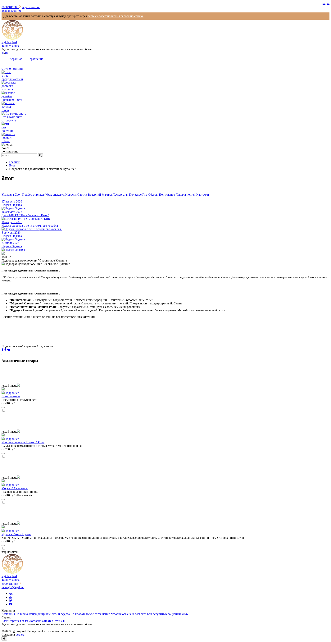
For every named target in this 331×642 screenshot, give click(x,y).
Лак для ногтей (186, 194)
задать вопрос (31, 7)
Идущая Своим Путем (16, 534)
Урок (48, 194)
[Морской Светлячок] (165, 483)
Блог (5, 620)
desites (20, 634)
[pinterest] (10, 604)
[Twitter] (10, 600)
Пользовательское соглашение (90, 614)
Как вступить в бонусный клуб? (168, 614)
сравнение (36, 59)
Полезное (135, 194)
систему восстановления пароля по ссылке (115, 16)
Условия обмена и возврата (129, 614)
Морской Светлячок (15, 488)
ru (328, 3)
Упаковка (8, 194)
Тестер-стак (120, 194)
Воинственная (11, 396)
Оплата (47, 620)
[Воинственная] (165, 391)
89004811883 (10, 7)
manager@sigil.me (13, 587)
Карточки (202, 194)
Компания (9, 614)
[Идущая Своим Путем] (165, 529)
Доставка (35, 620)
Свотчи (82, 194)
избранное (15, 59)
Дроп (18, 194)
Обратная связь (18, 620)
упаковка (59, 194)
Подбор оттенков (33, 194)
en (324, 3)
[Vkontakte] (10, 593)
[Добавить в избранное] (3, 407)
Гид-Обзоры (150, 194)
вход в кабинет (11, 10)
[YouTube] (10, 597)
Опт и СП (58, 620)
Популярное (167, 194)
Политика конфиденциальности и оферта (43, 614)
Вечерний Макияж (100, 194)
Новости (71, 194)
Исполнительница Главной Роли (23, 442)
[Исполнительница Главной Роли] (165, 437)
